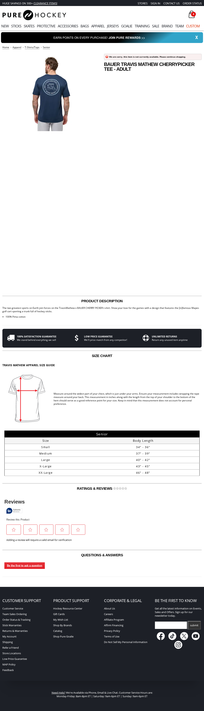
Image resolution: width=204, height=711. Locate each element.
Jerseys (113, 26)
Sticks (16, 26)
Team (179, 26)
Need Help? (58, 692)
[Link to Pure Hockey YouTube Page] (195, 639)
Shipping (7, 642)
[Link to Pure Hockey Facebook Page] (161, 639)
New (5, 26)
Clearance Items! (45, 3)
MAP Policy (9, 664)
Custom (193, 26)
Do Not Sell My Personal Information (125, 642)
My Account (9, 636)
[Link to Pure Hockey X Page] (184, 639)
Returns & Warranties (15, 631)
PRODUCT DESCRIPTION (102, 301)
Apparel (98, 26)
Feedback (8, 670)
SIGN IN (155, 3)
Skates (29, 26)
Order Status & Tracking (16, 619)
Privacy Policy (112, 631)
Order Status (192, 3)
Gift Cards (59, 614)
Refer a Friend (10, 647)
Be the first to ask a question (24, 565)
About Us (109, 608)
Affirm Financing (113, 625)
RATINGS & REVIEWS (95, 489)
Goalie (126, 26)
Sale (155, 26)
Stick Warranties (12, 625)
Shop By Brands (62, 625)
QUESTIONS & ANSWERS (102, 555)
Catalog (57, 631)
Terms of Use (111, 636)
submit (194, 625)
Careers (108, 614)
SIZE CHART (102, 356)
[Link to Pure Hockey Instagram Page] (178, 648)
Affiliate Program (114, 619)
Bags (84, 26)
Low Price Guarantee (14, 659)
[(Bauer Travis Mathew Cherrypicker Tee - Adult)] (51, 92)
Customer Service (12, 608)
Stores (142, 3)
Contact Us (171, 3)
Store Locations (11, 653)
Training (142, 26)
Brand (167, 26)
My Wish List (60, 619)
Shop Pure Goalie (63, 636)
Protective (46, 26)
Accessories (68, 26)
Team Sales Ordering (14, 614)
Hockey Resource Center (67, 608)
